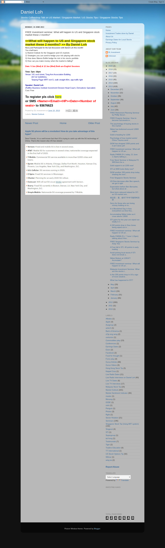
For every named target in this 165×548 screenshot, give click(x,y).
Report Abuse (112, 467)
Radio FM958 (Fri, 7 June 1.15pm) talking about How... (124, 237)
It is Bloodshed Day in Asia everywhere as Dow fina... (121, 210)
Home (63, 123)
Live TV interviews (113, 384)
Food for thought (112, 356)
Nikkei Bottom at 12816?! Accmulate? (120, 259)
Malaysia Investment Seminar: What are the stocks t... (124, 270)
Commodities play (113, 340)
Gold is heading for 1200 (120, 135)
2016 (111, 76)
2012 (111, 302)
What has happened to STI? (121, 280)
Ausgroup (110, 325)
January (114, 298)
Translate (125, 480)
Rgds (108, 415)
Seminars (109, 421)
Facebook (110, 353)
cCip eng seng (111, 334)
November (115, 93)
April (113, 288)
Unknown (112, 56)
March (113, 291)
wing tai (109, 460)
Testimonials (111, 442)
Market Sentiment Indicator (117, 393)
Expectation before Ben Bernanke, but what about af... (124, 188)
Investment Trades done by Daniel (120, 33)
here (58, 97)
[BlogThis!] (69, 110)
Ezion (108, 350)
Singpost (109, 429)
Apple (108, 322)
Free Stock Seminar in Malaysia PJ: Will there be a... (124, 161)
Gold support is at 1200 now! (122, 166)
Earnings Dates (112, 347)
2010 (111, 309)
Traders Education (113, 448)
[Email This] (67, 110)
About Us (109, 36)
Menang (109, 399)
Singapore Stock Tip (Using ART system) (122, 424)
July (112, 106)
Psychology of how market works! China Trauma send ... (123, 139)
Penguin (109, 408)
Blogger (97, 529)
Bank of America (112, 331)
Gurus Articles (111, 362)
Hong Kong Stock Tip (114, 368)
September (115, 100)
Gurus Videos (111, 365)
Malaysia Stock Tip (113, 387)
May (113, 284)
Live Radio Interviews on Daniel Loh (120, 378)
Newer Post (31, 123)
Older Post (94, 123)
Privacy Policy (111, 43)
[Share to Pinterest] (76, 110)
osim (108, 405)
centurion (109, 337)
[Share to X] (72, 110)
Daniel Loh (32, 12)
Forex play (110, 359)
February (115, 295)
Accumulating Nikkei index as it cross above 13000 (122, 215)
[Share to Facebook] (74, 110)
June (113, 110)
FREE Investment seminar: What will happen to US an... (125, 150)
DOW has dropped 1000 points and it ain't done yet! (124, 145)
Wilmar (108, 457)
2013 (111, 86)
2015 (111, 80)
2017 (111, 73)
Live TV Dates (111, 381)
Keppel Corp (111, 371)
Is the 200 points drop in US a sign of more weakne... (124, 276)
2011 (111, 306)
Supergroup (110, 435)
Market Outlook (38, 114)
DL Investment (114, 52)
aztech (108, 328)
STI (107, 432)
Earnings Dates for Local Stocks (119, 40)
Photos (108, 412)
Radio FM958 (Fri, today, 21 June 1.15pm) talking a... (124, 156)
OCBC (108, 402)
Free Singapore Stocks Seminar (123, 178)
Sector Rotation (112, 418)
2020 (111, 66)
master (108, 396)
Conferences (111, 344)
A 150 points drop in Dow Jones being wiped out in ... (123, 226)
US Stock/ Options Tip (114, 454)
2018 (111, 69)
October (114, 96)
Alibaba (109, 319)
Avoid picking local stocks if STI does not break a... (122, 254)
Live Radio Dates (113, 374)
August (114, 103)
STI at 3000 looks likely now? (122, 169)
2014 (111, 83)
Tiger (108, 445)
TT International (112, 451)
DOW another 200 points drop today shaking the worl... (125, 173)
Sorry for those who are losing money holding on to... (122, 204)
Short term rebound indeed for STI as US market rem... (124, 193)
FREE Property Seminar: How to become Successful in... (123, 119)
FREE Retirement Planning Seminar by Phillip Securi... (124, 114)
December (115, 89)
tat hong (109, 438)
